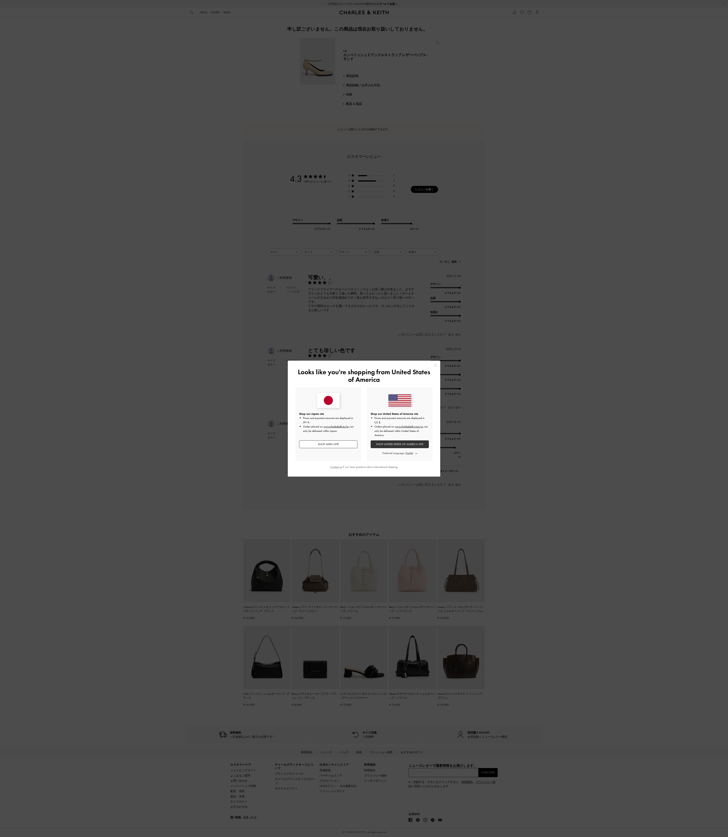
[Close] (435, 365)
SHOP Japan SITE (328, 444)
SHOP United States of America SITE (399, 444)
